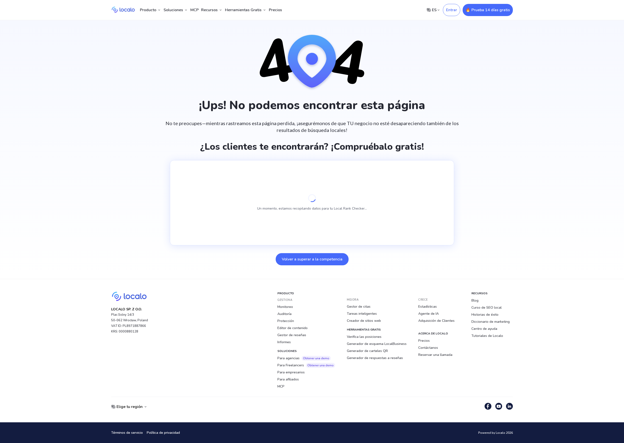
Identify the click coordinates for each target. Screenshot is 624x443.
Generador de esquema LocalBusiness (377, 343)
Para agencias (303, 358)
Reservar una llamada (435, 354)
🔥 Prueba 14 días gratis (488, 10)
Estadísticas (427, 306)
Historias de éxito (484, 314)
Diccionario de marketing (490, 321)
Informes (284, 342)
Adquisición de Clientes (436, 320)
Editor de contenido (292, 328)
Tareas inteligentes (362, 313)
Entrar (451, 10)
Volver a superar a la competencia (312, 259)
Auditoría (284, 314)
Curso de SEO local (486, 307)
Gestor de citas (358, 306)
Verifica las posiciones (364, 336)
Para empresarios (291, 372)
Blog (474, 300)
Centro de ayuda (484, 328)
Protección (285, 321)
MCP (194, 10)
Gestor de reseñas (291, 335)
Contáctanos (428, 347)
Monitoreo (285, 307)
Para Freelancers (305, 365)
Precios (275, 10)
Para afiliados (288, 379)
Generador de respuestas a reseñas (375, 358)
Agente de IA (428, 313)
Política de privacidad (163, 432)
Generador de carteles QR (367, 351)
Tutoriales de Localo (487, 335)
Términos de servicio (127, 432)
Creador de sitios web (364, 320)
